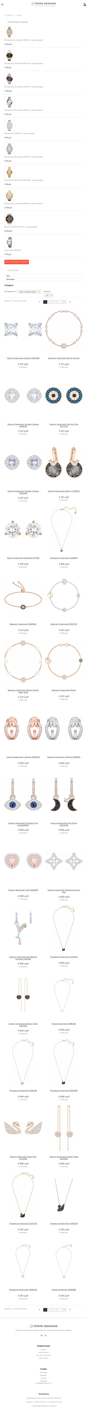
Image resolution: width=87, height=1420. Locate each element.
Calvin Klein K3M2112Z (12, 250)
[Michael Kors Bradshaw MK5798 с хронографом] (9, 172)
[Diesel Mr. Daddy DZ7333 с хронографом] (9, 219)
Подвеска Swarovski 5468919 (64, 558)
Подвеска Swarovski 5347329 (64, 1224)
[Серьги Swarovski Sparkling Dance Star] (64, 861)
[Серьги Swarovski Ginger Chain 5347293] (23, 995)
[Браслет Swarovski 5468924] (23, 595)
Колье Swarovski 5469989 (64, 1290)
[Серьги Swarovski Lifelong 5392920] (23, 728)
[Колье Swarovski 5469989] (64, 1261)
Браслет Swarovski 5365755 (64, 624)
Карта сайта (43, 1358)
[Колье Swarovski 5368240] (64, 995)
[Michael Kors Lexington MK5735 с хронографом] (9, 32)
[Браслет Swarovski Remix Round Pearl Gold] (23, 661)
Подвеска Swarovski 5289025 (23, 1290)
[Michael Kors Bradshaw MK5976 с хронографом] (9, 79)
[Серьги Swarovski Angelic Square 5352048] (23, 462)
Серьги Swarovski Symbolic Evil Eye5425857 (23, 824)
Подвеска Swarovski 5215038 (23, 1091)
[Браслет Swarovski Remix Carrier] (64, 329)
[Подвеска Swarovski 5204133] (64, 928)
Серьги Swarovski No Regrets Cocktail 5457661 (23, 958)
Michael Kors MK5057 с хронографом (19, 133)
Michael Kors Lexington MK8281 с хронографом (23, 203)
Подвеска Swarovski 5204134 (23, 1224)
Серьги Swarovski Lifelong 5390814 (63, 757)
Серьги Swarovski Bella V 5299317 (64, 491)
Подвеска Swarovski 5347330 (64, 1091)
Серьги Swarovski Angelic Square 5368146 (23, 425)
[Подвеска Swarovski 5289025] (23, 1261)
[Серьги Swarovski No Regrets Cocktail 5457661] (23, 928)
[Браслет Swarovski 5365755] (64, 595)
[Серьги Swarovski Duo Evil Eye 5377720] (64, 395)
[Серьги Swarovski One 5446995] (23, 861)
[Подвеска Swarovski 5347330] (64, 1062)
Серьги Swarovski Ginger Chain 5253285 (63, 1158)
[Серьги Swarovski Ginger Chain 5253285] (64, 1128)
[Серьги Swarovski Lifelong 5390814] (64, 728)
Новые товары (43, 1352)
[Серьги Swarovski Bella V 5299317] (64, 462)
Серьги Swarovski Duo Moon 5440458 (64, 824)
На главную (8, 15)
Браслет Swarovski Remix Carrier (64, 358)
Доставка (43, 1372)
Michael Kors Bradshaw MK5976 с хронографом (23, 87)
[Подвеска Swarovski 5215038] (23, 1062)
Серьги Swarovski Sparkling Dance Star (64, 891)
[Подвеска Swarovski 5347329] (64, 1195)
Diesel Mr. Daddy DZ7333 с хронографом (20, 227)
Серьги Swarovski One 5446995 (23, 890)
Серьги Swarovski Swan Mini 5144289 (23, 1158)
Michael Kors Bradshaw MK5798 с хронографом (23, 180)
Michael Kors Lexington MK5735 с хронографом (23, 40)
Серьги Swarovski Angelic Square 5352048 (23, 492)
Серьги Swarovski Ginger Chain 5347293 (23, 1025)
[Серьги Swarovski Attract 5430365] (23, 329)
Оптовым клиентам (43, 1355)
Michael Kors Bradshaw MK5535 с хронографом (23, 157)
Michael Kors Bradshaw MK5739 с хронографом (23, 63)
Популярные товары (18, 22)
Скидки (43, 1349)
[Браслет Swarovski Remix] (64, 661)
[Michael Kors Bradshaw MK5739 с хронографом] (9, 55)
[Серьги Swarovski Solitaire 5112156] (23, 529)
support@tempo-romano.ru (46, 1406)
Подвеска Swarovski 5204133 (64, 957)
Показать (46, 291)
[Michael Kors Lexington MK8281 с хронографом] (9, 195)
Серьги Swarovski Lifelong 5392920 (23, 757)
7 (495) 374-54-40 (55, 1402)
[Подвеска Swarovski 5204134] (23, 1195)
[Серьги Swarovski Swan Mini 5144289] (23, 1128)
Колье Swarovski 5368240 (64, 1024)
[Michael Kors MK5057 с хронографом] (9, 125)
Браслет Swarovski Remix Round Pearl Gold (23, 691)
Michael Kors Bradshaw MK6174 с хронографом (23, 110)
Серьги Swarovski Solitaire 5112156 (23, 558)
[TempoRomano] (43, 4)
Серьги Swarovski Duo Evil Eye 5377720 (63, 425)
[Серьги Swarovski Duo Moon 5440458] (64, 794)
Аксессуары (10, 279)
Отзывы (43, 1378)
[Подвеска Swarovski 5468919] (64, 529)
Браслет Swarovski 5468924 (23, 624)
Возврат (44, 1375)
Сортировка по (10, 291)
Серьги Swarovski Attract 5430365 (23, 358)
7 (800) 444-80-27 (41, 1402)
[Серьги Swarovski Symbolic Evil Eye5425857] (23, 794)
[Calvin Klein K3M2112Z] (9, 242)
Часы (8, 276)
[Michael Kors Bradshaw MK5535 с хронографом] (9, 149)
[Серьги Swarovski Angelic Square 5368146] (23, 395)
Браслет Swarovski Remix (64, 690)
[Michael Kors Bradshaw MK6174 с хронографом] (9, 102)
